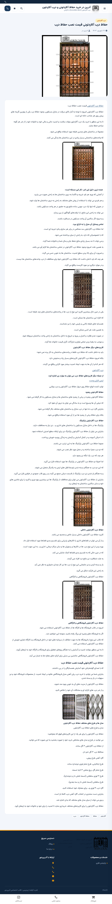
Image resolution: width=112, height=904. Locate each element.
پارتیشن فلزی (101, 863)
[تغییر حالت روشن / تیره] (14, 8)
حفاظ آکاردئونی (84, 816)
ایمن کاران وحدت (96, 380)
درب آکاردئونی (101, 20)
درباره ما (49, 849)
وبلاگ (50, 844)
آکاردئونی (103, 816)
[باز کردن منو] (104, 8)
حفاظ (95, 816)
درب (74, 816)
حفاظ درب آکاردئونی (95, 105)
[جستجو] (21, 8)
